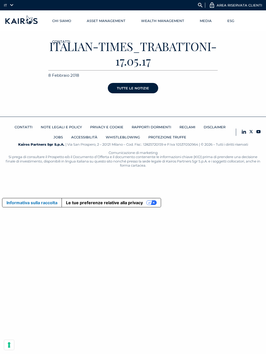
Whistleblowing (123, 137)
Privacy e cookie (106, 127)
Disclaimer (214, 127)
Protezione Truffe (167, 137)
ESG (230, 21)
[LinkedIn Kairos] (244, 132)
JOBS (58, 137)
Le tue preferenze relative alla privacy (104, 202)
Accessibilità (84, 137)
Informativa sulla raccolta (31, 202)
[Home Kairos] (21, 20)
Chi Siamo (61, 21)
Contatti (61, 41)
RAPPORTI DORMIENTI (151, 127)
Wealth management (162, 21)
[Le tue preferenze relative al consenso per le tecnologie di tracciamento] (9, 345)
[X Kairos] (251, 132)
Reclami (187, 127)
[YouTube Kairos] (258, 132)
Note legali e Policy (61, 127)
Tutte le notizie (133, 88)
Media (206, 21)
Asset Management (106, 21)
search (200, 5)
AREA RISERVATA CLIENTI (239, 5)
